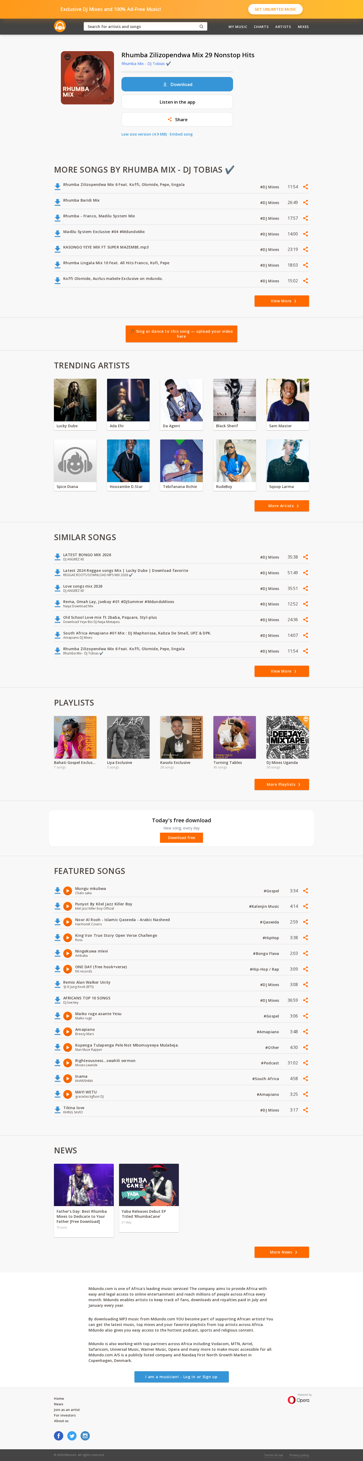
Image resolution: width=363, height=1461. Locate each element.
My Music (238, 26)
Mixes (303, 26)
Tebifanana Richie (180, 486)
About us (61, 1420)
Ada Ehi (117, 425)
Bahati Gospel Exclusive (75, 762)
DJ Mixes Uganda (282, 762)
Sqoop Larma (281, 486)
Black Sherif (227, 425)
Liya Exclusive (119, 762)
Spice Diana (67, 486)
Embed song (181, 134)
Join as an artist (67, 1409)
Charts (261, 26)
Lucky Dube (67, 425)
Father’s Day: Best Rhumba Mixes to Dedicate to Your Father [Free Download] (82, 1216)
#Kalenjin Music (264, 906)
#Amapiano (268, 1031)
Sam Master (280, 425)
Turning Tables (227, 762)
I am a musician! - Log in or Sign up (181, 1376)
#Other (272, 1047)
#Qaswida (270, 922)
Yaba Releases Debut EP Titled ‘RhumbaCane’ (144, 1214)
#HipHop (271, 937)
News (58, 1404)
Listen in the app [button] (177, 102)
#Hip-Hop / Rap (265, 969)
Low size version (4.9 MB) (144, 134)
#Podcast (270, 1062)
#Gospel (272, 890)
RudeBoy (224, 486)
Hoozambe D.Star (126, 486)
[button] (177, 119)
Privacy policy (299, 1455)
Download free (181, 837)
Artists (283, 26)
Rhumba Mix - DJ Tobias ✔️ (146, 63)
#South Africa (266, 1078)
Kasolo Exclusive (175, 762)
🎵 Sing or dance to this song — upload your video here (181, 334)
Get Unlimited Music (275, 9)
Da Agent (171, 425)
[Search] (201, 27)
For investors (65, 1415)
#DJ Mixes (270, 186)
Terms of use (273, 1455)
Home (59, 1398)
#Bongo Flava (266, 953)
